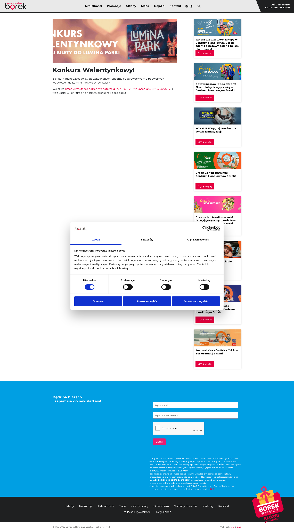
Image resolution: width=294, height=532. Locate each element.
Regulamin (163, 512)
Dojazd (159, 6)
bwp (239, 527)
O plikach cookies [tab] (198, 239)
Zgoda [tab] (96, 239)
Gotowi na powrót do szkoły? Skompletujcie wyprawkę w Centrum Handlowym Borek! (215, 87)
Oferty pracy (139, 506)
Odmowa (98, 301)
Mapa (145, 6)
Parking (207, 506)
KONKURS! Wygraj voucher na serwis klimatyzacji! (215, 130)
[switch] (128, 287)
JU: (232, 527)
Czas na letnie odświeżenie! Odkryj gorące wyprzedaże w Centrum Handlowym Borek (215, 220)
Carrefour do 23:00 (277, 7)
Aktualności (93, 6)
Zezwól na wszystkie (196, 301)
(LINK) (211, 489)
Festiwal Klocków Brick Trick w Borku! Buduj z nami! (216, 352)
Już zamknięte (280, 4)
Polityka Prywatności (137, 512)
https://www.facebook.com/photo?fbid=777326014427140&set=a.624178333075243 (118, 88)
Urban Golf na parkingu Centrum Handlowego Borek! (215, 174)
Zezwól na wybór (147, 301)
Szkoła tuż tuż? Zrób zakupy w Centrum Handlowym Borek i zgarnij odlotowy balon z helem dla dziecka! (217, 44)
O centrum (161, 506)
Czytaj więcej (205, 53)
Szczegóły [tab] (147, 239)
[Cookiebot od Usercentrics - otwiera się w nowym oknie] (205, 228)
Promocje (114, 6)
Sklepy (131, 6)
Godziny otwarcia (185, 506)
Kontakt (175, 6)
